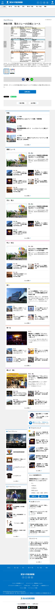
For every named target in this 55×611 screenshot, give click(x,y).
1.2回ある (33, 485)
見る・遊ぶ (17, 6)
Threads (47, 2)
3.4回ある (33, 488)
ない (32, 483)
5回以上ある (34, 490)
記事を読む (27, 91)
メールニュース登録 (33, 587)
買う (23, 6)
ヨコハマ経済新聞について (18, 583)
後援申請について (45, 585)
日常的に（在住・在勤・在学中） (39, 492)
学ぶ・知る (39, 6)
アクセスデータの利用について (15, 585)
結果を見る (43, 496)
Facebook (38, 2)
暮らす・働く (30, 6)
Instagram (44, 2)
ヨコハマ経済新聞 (14, 2)
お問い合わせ (27, 585)
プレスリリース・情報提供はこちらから (35, 583)
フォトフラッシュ (8, 20)
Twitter (41, 2)
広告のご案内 (35, 585)
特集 (45, 6)
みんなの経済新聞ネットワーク (27, 599)
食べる (10, 6)
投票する (34, 496)
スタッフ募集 (23, 587)
